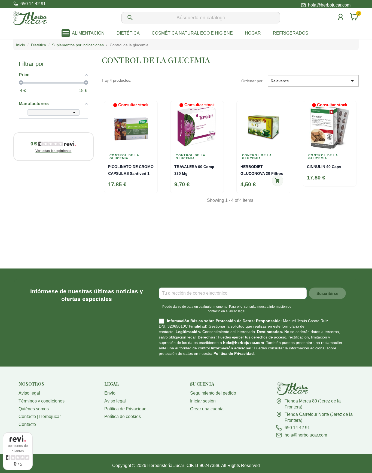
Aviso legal (29, 393)
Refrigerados (290, 33)
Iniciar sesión (203, 401)
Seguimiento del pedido (213, 393)
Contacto (27, 424)
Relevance (313, 81)
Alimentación (88, 33)
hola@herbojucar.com (329, 5)
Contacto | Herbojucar (40, 416)
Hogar (253, 33)
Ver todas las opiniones (53, 151)
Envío (109, 393)
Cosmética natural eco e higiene (192, 33)
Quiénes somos (34, 409)
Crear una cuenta (207, 409)
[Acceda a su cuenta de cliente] (340, 24)
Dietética (128, 33)
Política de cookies (122, 416)
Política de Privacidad (234, 353)
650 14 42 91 (297, 427)
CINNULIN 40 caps (324, 166)
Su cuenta (202, 384)
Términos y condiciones (42, 401)
